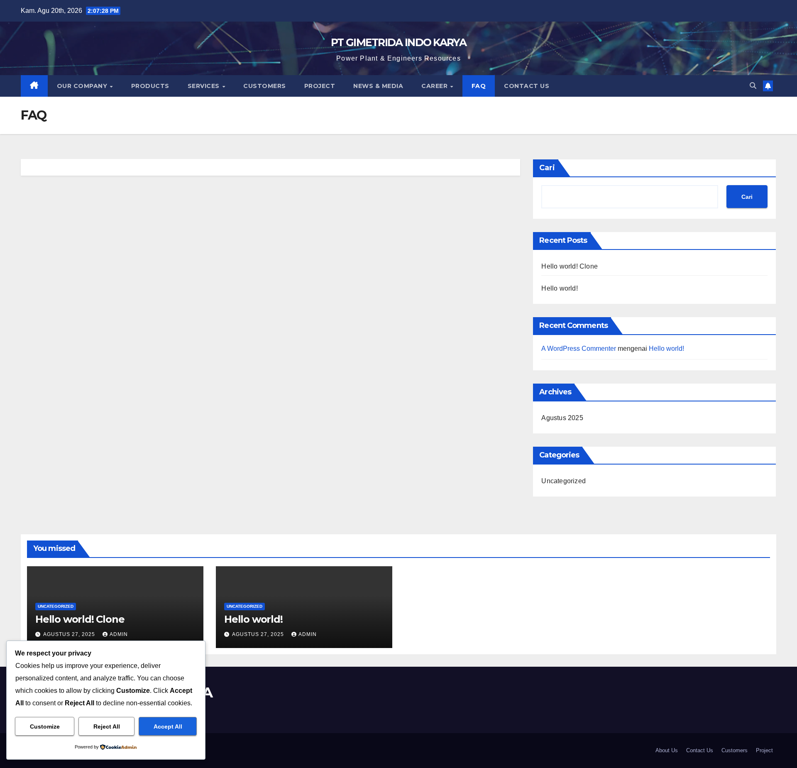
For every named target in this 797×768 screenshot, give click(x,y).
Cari (547, 167)
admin (119, 634)
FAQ (479, 86)
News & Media (378, 86)
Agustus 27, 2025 (70, 634)
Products (150, 86)
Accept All (168, 726)
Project (319, 86)
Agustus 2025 (562, 417)
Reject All (106, 726)
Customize (45, 726)
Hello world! (559, 288)
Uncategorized (563, 480)
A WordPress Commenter (578, 348)
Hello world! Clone (569, 266)
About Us (666, 750)
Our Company (83, 86)
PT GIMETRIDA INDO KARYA (398, 42)
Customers (264, 86)
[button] (753, 85)
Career (435, 86)
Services (205, 86)
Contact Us (526, 86)
